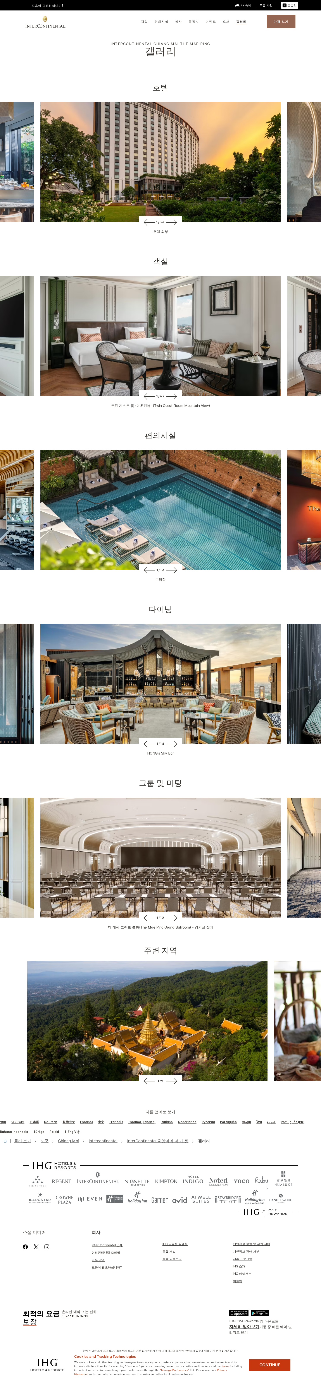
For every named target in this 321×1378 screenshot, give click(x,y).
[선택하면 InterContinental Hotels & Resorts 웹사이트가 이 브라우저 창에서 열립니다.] (98, 1180)
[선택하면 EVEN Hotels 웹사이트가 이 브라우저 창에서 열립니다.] (90, 1199)
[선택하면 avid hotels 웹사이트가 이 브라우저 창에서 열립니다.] (179, 1199)
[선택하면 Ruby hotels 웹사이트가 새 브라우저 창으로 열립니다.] (261, 1180)
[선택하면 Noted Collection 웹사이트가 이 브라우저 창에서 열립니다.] (218, 1180)
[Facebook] (26, 1247)
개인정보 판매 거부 (246, 1251)
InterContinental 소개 (107, 1245)
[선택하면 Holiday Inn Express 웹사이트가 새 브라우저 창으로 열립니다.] (114, 1199)
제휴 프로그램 (242, 1259)
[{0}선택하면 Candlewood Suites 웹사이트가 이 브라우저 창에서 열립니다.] (280, 1199)
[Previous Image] (148, 222)
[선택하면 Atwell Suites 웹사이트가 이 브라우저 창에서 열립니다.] (201, 1199)
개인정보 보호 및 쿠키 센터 (251, 1244)
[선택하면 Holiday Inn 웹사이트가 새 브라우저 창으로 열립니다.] (137, 1199)
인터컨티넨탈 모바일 (106, 1252)
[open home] (6, 1140)
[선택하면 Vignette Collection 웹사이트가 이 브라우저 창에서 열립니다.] (137, 1180)
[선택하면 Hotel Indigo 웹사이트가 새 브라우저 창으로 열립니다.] (193, 1180)
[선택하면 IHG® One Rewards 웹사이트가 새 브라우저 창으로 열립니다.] (265, 1212)
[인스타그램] (47, 1247)
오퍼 (226, 21)
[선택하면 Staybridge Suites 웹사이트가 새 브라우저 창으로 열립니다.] (228, 1199)
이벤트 (211, 21)
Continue (269, 1365)
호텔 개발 (169, 1251)
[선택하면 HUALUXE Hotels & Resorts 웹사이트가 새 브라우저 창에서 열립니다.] (283, 1180)
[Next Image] (172, 222)
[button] (289, 5)
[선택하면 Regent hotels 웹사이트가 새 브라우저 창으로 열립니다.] (61, 1180)
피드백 (237, 1281)
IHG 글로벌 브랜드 (175, 1244)
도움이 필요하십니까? (48, 5)
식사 (178, 21)
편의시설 (162, 21)
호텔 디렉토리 (172, 1259)
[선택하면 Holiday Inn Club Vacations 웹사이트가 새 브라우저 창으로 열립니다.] (255, 1199)
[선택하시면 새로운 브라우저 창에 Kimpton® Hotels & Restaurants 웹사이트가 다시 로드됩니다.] (166, 1180)
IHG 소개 (239, 1266)
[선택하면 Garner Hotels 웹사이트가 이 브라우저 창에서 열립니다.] (160, 1199)
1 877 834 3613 (75, 1316)
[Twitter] (36, 1247)
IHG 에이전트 (242, 1274)
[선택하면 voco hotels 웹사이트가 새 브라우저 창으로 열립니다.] (241, 1180)
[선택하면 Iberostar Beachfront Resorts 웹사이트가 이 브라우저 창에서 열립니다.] (40, 1199)
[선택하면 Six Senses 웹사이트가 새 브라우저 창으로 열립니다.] (37, 1180)
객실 (144, 21)
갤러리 (241, 21)
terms (226, 1366)
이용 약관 (98, 1260)
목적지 (194, 21)
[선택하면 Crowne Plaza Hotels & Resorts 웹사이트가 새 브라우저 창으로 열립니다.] (64, 1199)
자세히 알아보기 (244, 1326)
